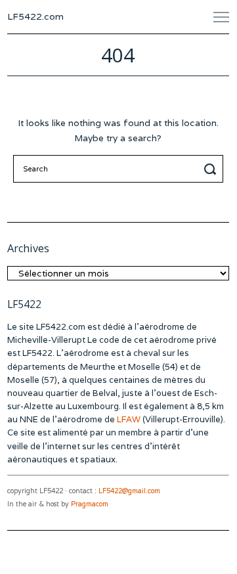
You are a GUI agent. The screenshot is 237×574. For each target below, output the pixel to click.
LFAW (128, 419)
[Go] (212, 169)
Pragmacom (89, 504)
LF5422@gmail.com (129, 491)
